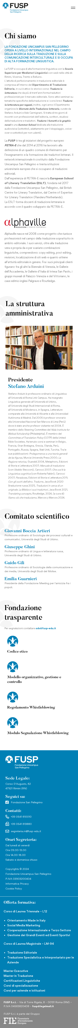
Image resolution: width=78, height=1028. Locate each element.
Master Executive (16, 971)
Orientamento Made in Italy (26, 920)
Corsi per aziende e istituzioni (24, 990)
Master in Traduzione (18, 976)
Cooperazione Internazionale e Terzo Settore (39, 930)
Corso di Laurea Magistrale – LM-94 (29, 943)
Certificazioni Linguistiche (22, 980)
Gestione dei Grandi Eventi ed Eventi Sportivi (38, 935)
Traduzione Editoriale (22, 952)
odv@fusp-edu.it (46, 628)
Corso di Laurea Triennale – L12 (25, 911)
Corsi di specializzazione (21, 985)
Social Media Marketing (23, 925)
